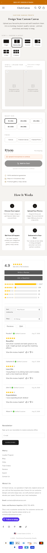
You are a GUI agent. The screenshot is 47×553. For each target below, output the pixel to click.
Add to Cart (25, 163)
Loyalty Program (8, 455)
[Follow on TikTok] (26, 527)
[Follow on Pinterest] (15, 527)
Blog (3, 459)
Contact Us (6, 476)
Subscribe (10, 442)
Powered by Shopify (30, 538)
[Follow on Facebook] (3, 527)
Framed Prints (36, 140)
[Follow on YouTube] (20, 527)
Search (4, 473)
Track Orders (6, 466)
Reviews (5, 469)
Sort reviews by (9, 311)
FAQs (4, 462)
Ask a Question (23, 278)
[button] (23, 284)
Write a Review (23, 272)
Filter (8, 319)
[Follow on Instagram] (9, 527)
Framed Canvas (23, 140)
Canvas (10, 140)
